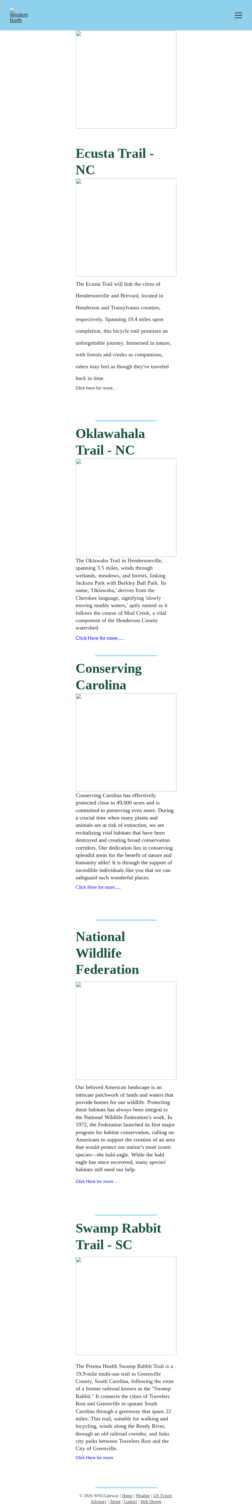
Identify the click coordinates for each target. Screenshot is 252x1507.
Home (127, 1495)
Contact (130, 1501)
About (115, 1501)
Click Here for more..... (100, 638)
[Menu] (238, 15)
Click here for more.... (97, 387)
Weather (143, 1495)
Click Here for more (94, 1457)
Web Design (150, 1501)
